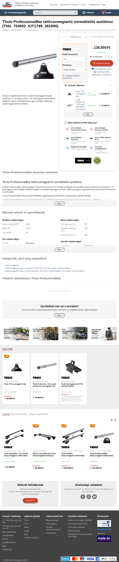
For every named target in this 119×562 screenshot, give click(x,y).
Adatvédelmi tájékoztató (77, 523)
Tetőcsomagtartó (12, 265)
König (26, 527)
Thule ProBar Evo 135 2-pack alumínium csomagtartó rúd (81, 106)
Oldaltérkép (7, 549)
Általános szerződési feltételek (80, 520)
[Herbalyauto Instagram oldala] (88, 496)
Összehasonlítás (102, 72)
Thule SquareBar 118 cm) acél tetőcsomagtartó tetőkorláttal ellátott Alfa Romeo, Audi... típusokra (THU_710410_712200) (16, 454)
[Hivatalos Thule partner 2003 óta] (83, 160)
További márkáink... (32, 537)
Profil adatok (51, 533)
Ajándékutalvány (9, 542)
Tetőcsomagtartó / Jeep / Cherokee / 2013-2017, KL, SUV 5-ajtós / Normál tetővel (37, 268)
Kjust (26, 534)
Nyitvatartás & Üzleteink (69, 4)
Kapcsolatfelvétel (9, 532)
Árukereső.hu (101, 533)
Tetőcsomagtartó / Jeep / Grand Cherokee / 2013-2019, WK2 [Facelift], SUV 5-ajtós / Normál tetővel (44, 271)
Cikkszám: (87, 37)
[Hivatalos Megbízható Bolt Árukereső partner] (97, 161)
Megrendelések (52, 520)
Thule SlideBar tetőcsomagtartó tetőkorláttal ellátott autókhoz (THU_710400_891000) (73, 454)
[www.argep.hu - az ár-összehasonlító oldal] (104, 538)
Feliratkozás (30, 500)
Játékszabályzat (74, 530)
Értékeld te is (76, 37)
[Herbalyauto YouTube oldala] (94, 496)
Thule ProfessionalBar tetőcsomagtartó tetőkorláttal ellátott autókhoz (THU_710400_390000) (101, 454)
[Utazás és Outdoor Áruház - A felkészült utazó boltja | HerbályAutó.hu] (7, 4)
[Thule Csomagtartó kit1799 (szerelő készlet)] (73, 367)
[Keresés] (75, 12)
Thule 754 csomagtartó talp (81, 93)
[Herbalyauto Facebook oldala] (83, 496)
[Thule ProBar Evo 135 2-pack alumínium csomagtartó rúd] (45, 367)
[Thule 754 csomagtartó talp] (16, 367)
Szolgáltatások (93, 4)
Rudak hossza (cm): (70, 54)
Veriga (26, 530)
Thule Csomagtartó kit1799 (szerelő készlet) (72, 385)
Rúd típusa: (67, 65)
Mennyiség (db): (96, 56)
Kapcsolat (54, 4)
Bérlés (83, 4)
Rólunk (5, 539)
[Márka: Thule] (67, 49)
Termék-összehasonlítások (53, 528)
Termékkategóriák (17, 13)
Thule (28, 228)
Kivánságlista (51, 523)
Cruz (26, 523)
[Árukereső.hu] (107, 530)
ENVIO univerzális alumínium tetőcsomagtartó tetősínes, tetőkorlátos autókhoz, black (44, 454)
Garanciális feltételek (76, 527)
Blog (103, 4)
